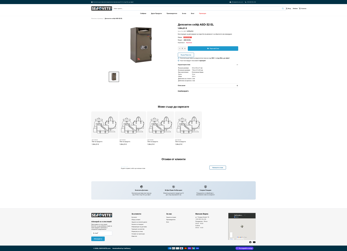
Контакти (134, 217)
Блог (167, 222)
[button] (288, 8)
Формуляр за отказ (137, 231)
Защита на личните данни (139, 222)
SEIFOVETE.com (105, 248)
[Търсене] (283, 8)
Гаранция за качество (138, 229)
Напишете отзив (217, 167)
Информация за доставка (139, 227)
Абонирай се (98, 239)
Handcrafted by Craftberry (121, 248)
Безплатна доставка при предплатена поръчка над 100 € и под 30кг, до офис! (113, 2)
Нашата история (171, 217)
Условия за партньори (138, 234)
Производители (170, 219)
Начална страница (97, 18)
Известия (134, 236)
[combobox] (199, 9)
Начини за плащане (137, 224)
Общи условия (136, 219)
